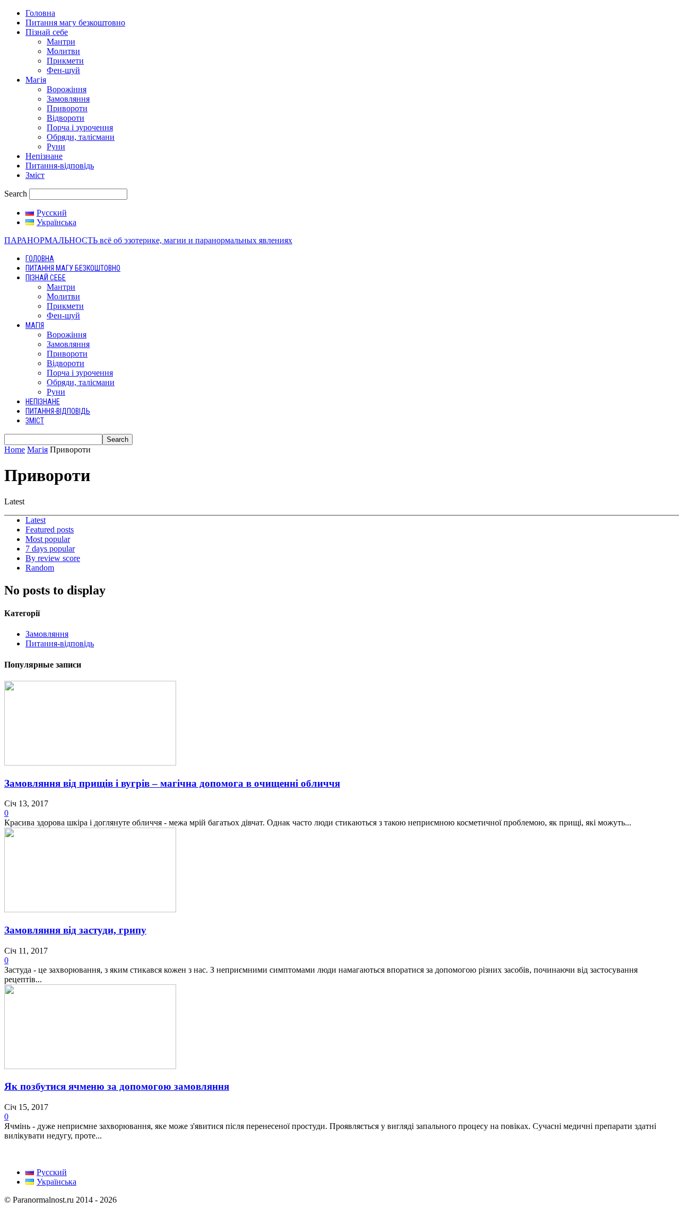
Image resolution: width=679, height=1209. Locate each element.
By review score (52, 558)
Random (39, 567)
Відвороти (65, 117)
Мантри (61, 41)
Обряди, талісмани (81, 136)
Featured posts (49, 529)
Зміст (35, 175)
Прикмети (65, 60)
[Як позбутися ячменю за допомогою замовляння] (90, 1066)
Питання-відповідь (59, 165)
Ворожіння (66, 89)
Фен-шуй (63, 70)
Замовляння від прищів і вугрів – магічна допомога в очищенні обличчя (172, 783)
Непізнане (44, 156)
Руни (56, 146)
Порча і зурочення (80, 127)
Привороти (67, 108)
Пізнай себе (46, 32)
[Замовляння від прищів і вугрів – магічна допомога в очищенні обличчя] (90, 762)
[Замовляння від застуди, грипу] (90, 909)
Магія (35, 79)
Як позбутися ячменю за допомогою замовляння (116, 1086)
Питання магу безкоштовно (75, 22)
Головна (40, 12)
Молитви (63, 51)
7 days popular (50, 548)
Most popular (47, 539)
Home (14, 449)
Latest (35, 520)
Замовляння (68, 98)
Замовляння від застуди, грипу (75, 930)
